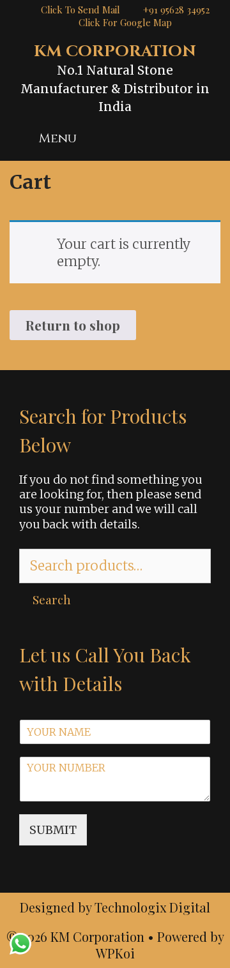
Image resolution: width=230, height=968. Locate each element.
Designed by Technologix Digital (115, 907)
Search (52, 599)
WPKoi (115, 953)
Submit (53, 830)
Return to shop (73, 325)
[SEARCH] (205, 138)
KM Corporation (115, 51)
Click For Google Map (125, 22)
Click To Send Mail (80, 9)
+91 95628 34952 (176, 9)
